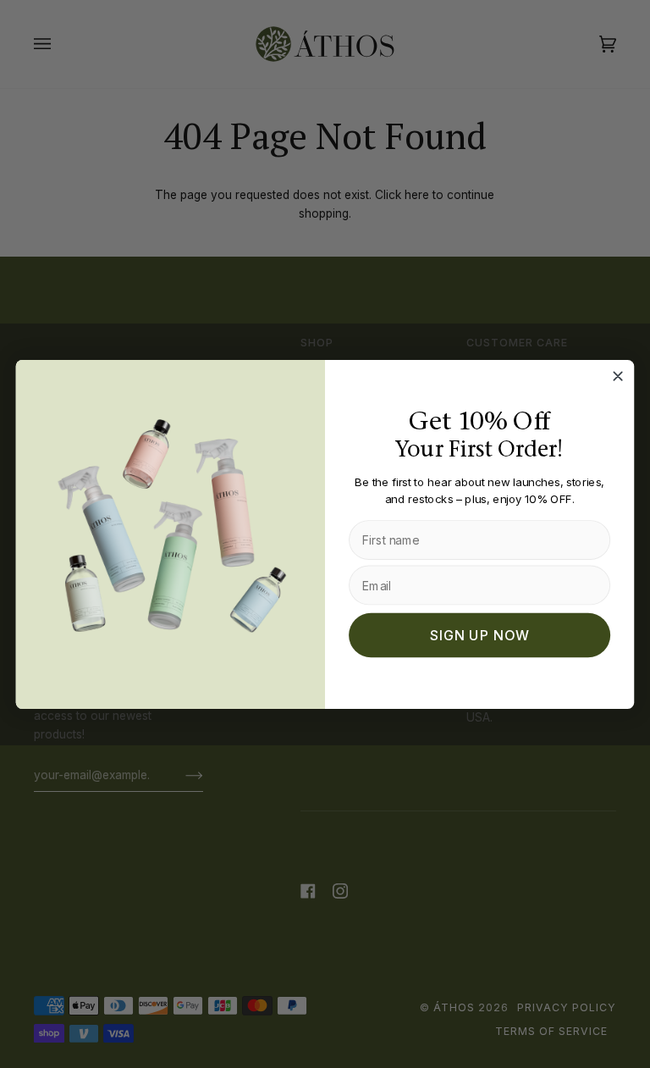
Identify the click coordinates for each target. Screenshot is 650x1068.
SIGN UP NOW (480, 635)
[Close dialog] (617, 375)
